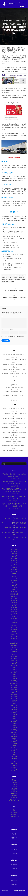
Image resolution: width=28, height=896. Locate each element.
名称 (2, 329)
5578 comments (14, 385)
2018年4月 (14, 750)
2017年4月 (14, 770)
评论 (2, 316)
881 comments (14, 396)
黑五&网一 (12, 281)
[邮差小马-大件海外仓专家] (8, 4)
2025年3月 (14, 583)
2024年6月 (14, 603)
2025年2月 (14, 585)
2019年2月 (14, 728)
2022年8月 (14, 652)
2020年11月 (14, 685)
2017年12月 (14, 759)
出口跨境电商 (17, 275)
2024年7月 (14, 601)
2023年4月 (14, 634)
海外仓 (11, 277)
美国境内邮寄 (21, 277)
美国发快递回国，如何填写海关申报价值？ (13, 399)
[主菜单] (24, 2)
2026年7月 (14, 552)
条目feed (14, 812)
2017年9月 (14, 765)
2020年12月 (14, 683)
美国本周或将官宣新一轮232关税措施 (13, 441)
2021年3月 (14, 676)
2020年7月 (14, 692)
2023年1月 (14, 641)
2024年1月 (14, 614)
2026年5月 (14, 556)
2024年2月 (14, 612)
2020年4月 (14, 696)
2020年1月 (14, 703)
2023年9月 (14, 623)
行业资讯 (14, 798)
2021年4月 (14, 674)
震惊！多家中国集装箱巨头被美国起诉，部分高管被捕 (13, 450)
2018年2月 (14, 754)
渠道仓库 (14, 793)
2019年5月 (14, 721)
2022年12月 (14, 643)
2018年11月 (14, 734)
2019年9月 (14, 712)
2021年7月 (14, 667)
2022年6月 (14, 656)
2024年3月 (14, 609)
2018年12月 (14, 732)
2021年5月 (14, 672)
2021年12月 (14, 665)
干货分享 (14, 787)
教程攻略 (24, 20)
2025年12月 (14, 567)
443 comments (14, 400)
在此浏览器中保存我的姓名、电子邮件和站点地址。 (14, 336)
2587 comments (14, 389)
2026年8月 (14, 549)
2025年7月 (14, 574)
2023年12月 (14, 616)
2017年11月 (14, 761)
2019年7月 (14, 716)
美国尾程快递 (4, 279)
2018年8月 (14, 741)
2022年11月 (14, 645)
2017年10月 (14, 763)
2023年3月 (14, 636)
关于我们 (14, 849)
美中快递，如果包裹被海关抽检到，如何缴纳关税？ (13, 387)
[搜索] (19, 2)
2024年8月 (14, 598)
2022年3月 (14, 663)
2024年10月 (14, 594)
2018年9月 (14, 739)
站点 (19, 329)
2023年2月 (14, 638)
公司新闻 (14, 782)
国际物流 (23, 275)
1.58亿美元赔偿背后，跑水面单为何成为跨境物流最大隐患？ (14, 437)
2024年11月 (14, 592)
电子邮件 (12, 329)
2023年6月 (14, 630)
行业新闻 (14, 865)
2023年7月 (14, 627)
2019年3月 (14, 725)
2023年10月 (14, 621)
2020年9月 (14, 687)
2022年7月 (14, 654)
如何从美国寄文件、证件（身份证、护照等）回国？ (13, 395)
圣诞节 (3, 277)
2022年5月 (14, 658)
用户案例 (14, 795)
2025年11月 (14, 569)
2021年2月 (14, 679)
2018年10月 (14, 737)
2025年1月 (14, 587)
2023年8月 (14, 625)
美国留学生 (11, 279)
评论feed (14, 814)
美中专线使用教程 (13, 384)
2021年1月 (14, 681)
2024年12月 (14, 589)
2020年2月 (14, 701)
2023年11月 (14, 618)
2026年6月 (14, 554)
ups (8, 275)
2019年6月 (14, 719)
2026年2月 (14, 563)
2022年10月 (14, 647)
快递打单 (14, 838)
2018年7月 (14, 743)
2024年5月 (14, 605)
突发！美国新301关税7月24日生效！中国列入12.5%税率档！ (14, 369)
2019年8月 (14, 714)
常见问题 (14, 784)
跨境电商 (23, 279)
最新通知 (14, 791)
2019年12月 (14, 705)
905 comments (14, 393)
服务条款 (14, 880)
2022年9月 (14, 650)
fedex (3, 275)
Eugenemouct (6, 518)
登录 (14, 810)
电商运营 (15, 277)
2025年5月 (14, 578)
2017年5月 (14, 768)
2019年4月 (14, 723)
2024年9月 (14, 596)
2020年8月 (14, 690)
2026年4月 (14, 558)
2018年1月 (14, 757)
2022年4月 (14, 661)
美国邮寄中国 (17, 279)
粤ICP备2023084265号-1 (20, 891)
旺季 (7, 277)
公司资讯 (14, 869)
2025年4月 (14, 580)
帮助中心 (14, 884)
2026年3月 (14, 560)
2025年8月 (14, 572)
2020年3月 (14, 699)
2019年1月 (14, 730)
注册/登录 (22, 6)
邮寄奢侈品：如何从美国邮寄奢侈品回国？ (13, 391)
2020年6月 (14, 694)
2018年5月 (14, 748)
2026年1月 (14, 565)
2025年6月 (14, 576)
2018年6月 (14, 745)
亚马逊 (12, 275)
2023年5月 (14, 632)
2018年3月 (14, 752)
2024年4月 (14, 607)
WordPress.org (14, 816)
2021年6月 (14, 670)
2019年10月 (14, 710)
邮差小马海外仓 (5, 281)
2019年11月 (14, 708)
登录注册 (14, 853)
